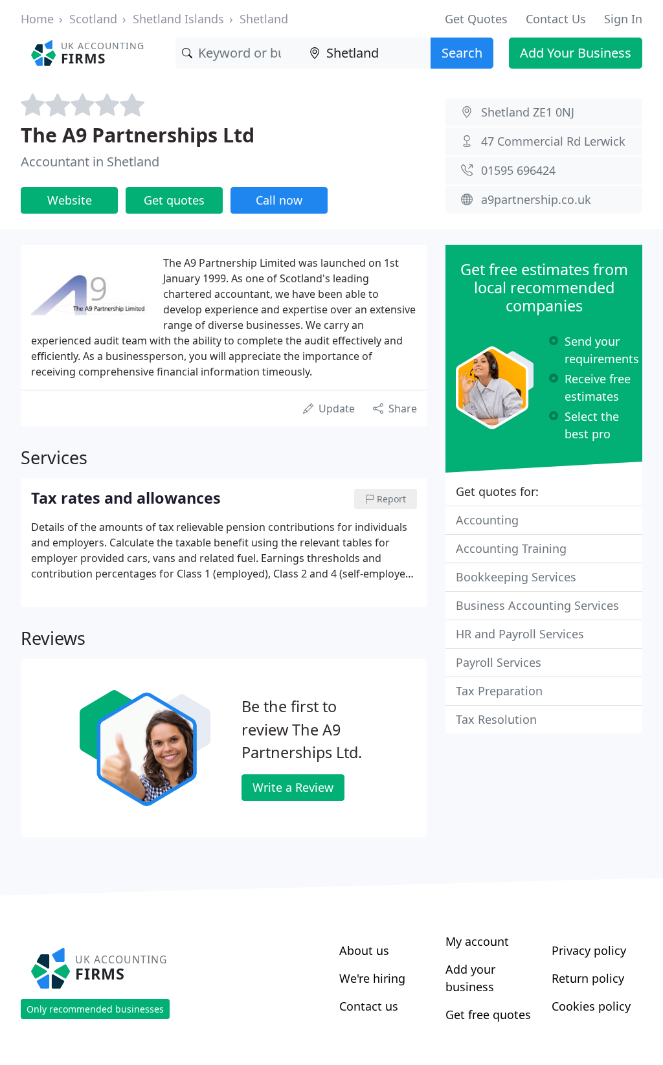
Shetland (264, 19)
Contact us (368, 1006)
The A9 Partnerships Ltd (137, 134)
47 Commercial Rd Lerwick (553, 141)
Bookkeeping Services (516, 577)
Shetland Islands (178, 19)
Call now (279, 200)
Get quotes (174, 200)
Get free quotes (488, 1014)
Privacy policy (589, 950)
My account (477, 941)
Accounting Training (511, 548)
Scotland (93, 19)
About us (364, 950)
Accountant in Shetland (90, 161)
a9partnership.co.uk (536, 199)
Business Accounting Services (537, 605)
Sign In (623, 19)
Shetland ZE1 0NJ (527, 112)
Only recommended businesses (95, 1009)
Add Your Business (575, 53)
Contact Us (556, 19)
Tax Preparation (499, 691)
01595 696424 (518, 170)
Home (37, 19)
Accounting (487, 520)
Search (462, 53)
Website (69, 200)
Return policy (588, 978)
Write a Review (293, 787)
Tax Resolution (496, 719)
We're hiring (372, 978)
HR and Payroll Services (520, 634)
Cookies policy (591, 1006)
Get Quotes (476, 19)
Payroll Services (498, 662)
